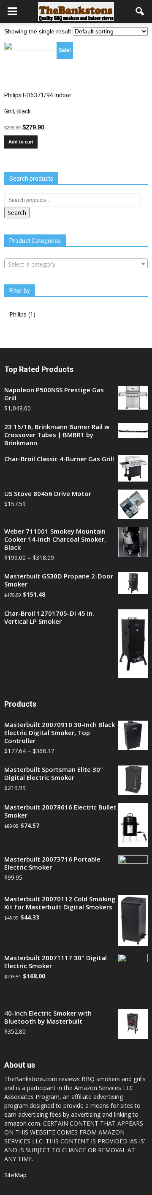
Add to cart (20, 141)
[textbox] (76, 264)
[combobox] (76, 264)
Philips (18, 314)
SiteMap (15, 1175)
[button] (140, 11)
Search (17, 213)
